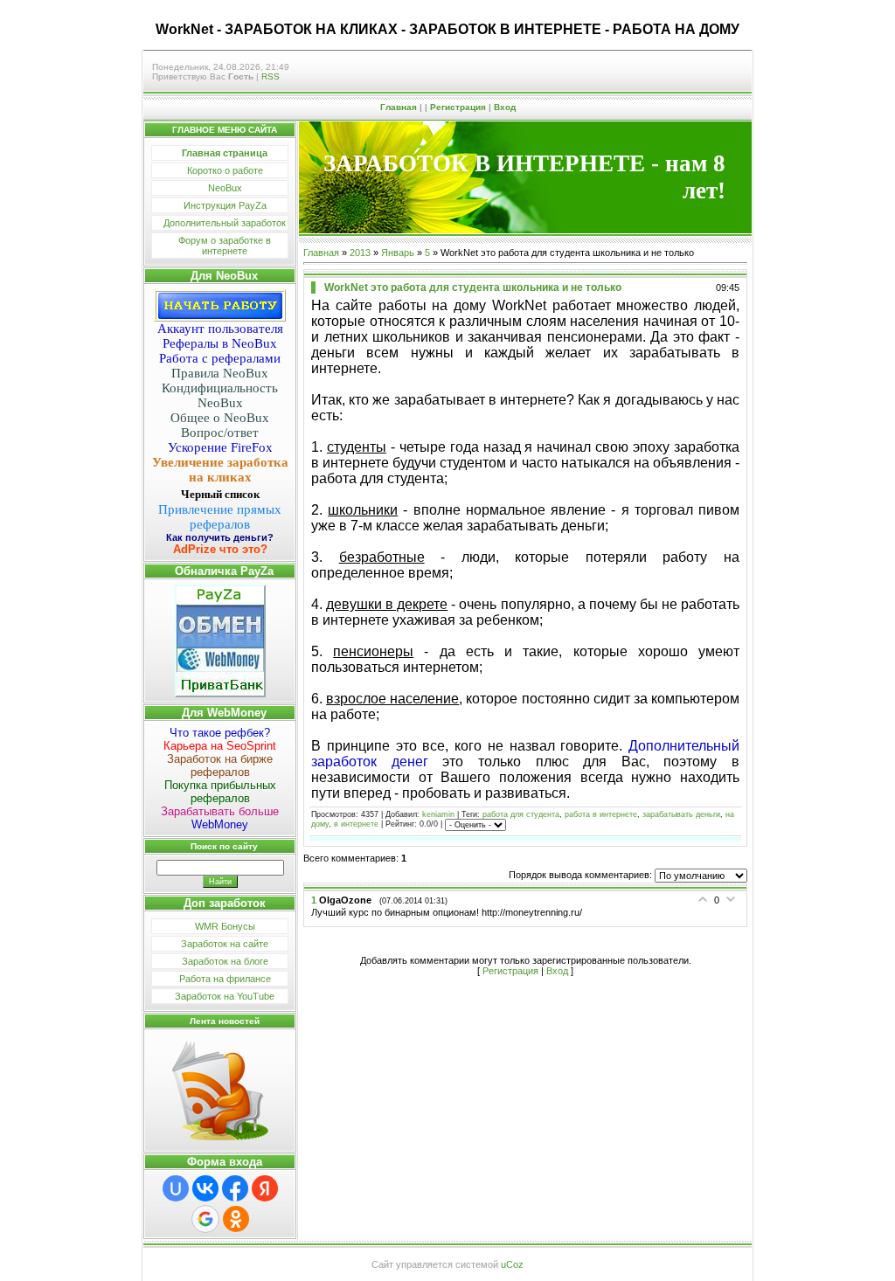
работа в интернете (601, 814)
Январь (397, 252)
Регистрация (458, 107)
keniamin (438, 814)
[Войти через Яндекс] (265, 1188)
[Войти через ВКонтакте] (205, 1188)
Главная (398, 107)
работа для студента (520, 814)
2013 (360, 252)
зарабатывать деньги (681, 814)
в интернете (356, 825)
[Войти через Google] (205, 1219)
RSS (270, 76)
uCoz (512, 1264)
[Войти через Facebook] (235, 1188)
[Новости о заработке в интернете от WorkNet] (220, 1089)
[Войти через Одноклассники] (236, 1219)
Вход (505, 107)
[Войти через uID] (176, 1188)
